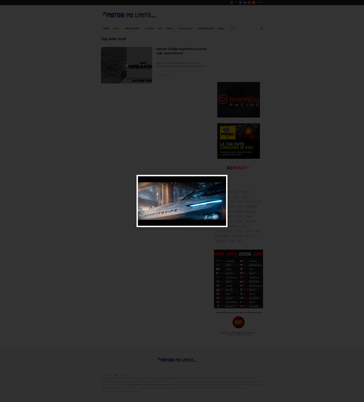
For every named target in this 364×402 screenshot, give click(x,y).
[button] (224, 179)
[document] (182, 201)
